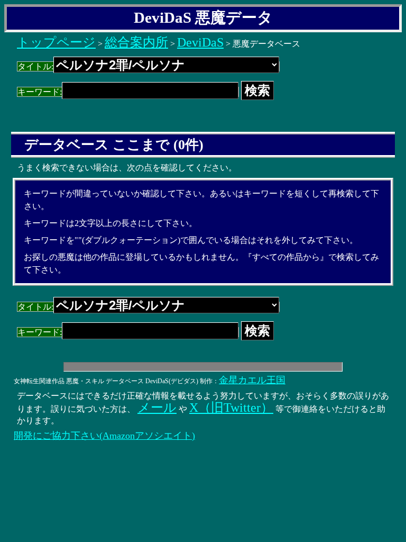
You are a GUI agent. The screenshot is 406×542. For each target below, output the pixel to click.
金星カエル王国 (252, 380)
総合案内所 (136, 42)
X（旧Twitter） (231, 407)
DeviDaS (200, 42)
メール (157, 407)
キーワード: (39, 91)
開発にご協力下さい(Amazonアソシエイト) (104, 435)
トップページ (56, 42)
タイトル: (35, 66)
